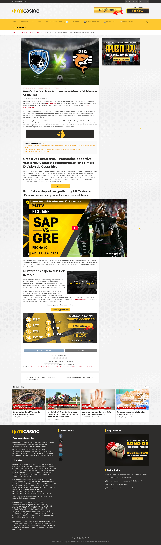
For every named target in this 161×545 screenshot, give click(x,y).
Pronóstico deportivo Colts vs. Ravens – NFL (79, 377)
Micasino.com (51, 103)
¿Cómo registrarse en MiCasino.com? (118, 477)
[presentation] (145, 387)
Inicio (15, 22)
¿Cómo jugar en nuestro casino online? (119, 488)
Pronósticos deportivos (31, 22)
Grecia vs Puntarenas (57, 366)
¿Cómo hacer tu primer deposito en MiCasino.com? (123, 481)
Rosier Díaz (26, 419)
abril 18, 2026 (17, 419)
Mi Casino (68, 366)
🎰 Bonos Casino (110, 22)
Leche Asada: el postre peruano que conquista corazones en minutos (132, 414)
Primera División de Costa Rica (35, 88)
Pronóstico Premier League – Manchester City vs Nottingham (40, 378)
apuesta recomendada (37, 366)
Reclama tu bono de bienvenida (116, 484)
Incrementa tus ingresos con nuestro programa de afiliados (126, 474)
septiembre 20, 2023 (30, 98)
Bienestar (51, 405)
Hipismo (16, 407)
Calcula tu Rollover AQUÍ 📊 (57, 22)
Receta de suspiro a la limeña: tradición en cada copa (96, 413)
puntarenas (89, 366)
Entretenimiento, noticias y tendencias (27, 405)
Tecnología (18, 387)
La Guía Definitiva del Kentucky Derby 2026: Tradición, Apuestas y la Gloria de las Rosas (28, 414)
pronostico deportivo (78, 366)
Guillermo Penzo (62, 417)
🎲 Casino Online (126, 22)
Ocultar (44, 143)
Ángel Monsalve (97, 417)
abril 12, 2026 (52, 417)
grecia (47, 366)
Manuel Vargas (42, 98)
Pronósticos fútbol (57, 88)
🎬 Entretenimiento (91, 22)
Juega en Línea (18, 27)
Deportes (75, 22)
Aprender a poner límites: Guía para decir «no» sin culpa (62, 413)
